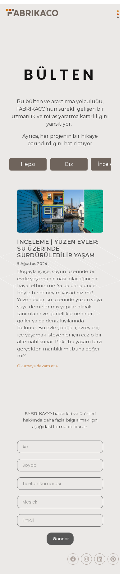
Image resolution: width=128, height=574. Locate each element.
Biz (69, 164)
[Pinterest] (113, 559)
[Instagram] (86, 559)
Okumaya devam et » (37, 366)
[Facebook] (73, 559)
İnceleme (109, 164)
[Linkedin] (99, 559)
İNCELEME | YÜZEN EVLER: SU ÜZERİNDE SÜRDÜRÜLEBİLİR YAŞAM (57, 249)
